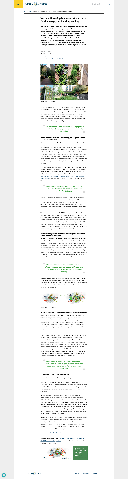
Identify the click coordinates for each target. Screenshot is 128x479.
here (64, 433)
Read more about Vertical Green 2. (50, 433)
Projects (75, 4)
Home (25, 11)
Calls (67, 4)
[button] (4, 475)
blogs (29, 11)
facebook (44, 59)
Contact (83, 4)
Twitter (52, 59)
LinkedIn (60, 59)
